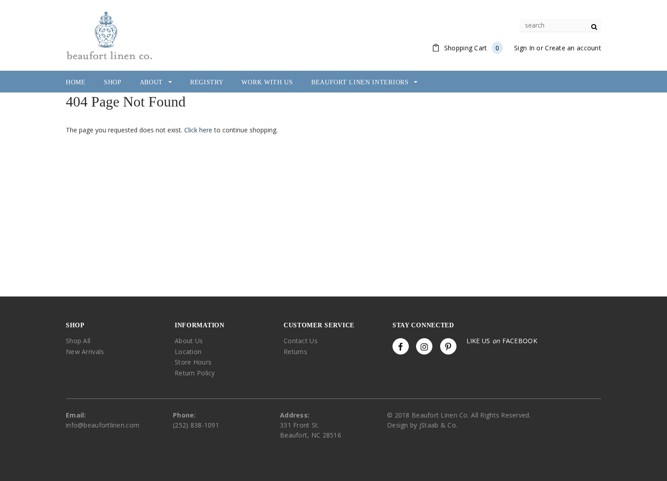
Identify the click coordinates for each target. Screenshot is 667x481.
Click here (199, 130)
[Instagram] (424, 346)
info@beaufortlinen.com (102, 425)
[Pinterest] (448, 346)
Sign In (524, 48)
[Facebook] (400, 346)
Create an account (573, 48)
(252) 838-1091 (196, 425)
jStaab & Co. (438, 425)
